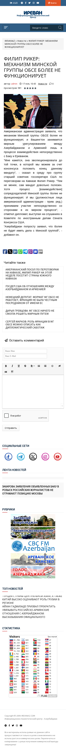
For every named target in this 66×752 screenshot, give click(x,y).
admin (14, 83)
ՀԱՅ (15, 2)
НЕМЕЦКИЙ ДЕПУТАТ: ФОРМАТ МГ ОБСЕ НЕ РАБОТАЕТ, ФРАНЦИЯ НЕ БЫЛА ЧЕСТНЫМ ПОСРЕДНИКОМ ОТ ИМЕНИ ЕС (32, 300)
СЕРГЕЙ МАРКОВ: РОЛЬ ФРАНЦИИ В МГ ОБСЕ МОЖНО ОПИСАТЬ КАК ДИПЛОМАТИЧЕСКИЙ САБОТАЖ (30, 324)
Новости (42, 83)
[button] (6, 366)
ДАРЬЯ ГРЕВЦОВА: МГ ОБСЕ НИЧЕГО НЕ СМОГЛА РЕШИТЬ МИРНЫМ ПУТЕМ (30, 312)
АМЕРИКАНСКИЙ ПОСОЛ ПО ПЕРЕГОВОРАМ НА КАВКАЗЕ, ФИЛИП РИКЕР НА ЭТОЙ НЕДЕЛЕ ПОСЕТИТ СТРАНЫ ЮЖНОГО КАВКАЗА (32, 274)
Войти (53, 3)
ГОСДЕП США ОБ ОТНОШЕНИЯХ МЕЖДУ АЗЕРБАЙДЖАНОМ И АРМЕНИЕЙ (30, 287)
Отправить (11, 427)
